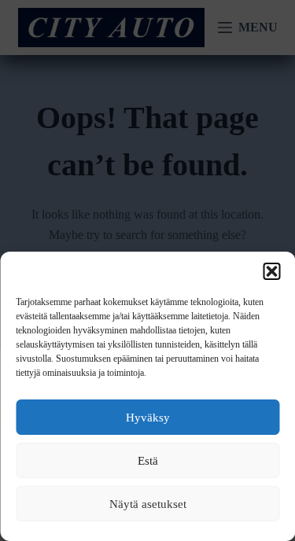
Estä (148, 461)
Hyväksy (148, 417)
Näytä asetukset (147, 504)
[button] (271, 271)
